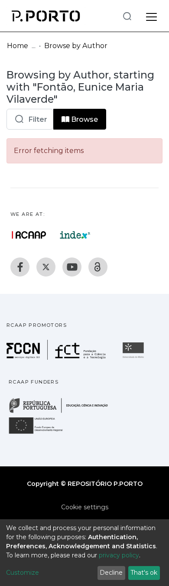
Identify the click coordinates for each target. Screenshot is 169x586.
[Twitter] (45, 267)
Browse (83, 119)
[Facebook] (19, 267)
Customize (22, 572)
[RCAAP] (97, 267)
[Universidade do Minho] (134, 357)
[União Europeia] (41, 433)
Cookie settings (84, 507)
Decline (111, 572)
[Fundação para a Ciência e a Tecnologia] (57, 357)
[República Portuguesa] (63, 412)
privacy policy (119, 555)
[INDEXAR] (75, 235)
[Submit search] (127, 16)
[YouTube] (71, 267)
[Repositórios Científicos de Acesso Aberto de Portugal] (29, 235)
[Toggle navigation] (151, 15)
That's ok (143, 572)
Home (17, 46)
